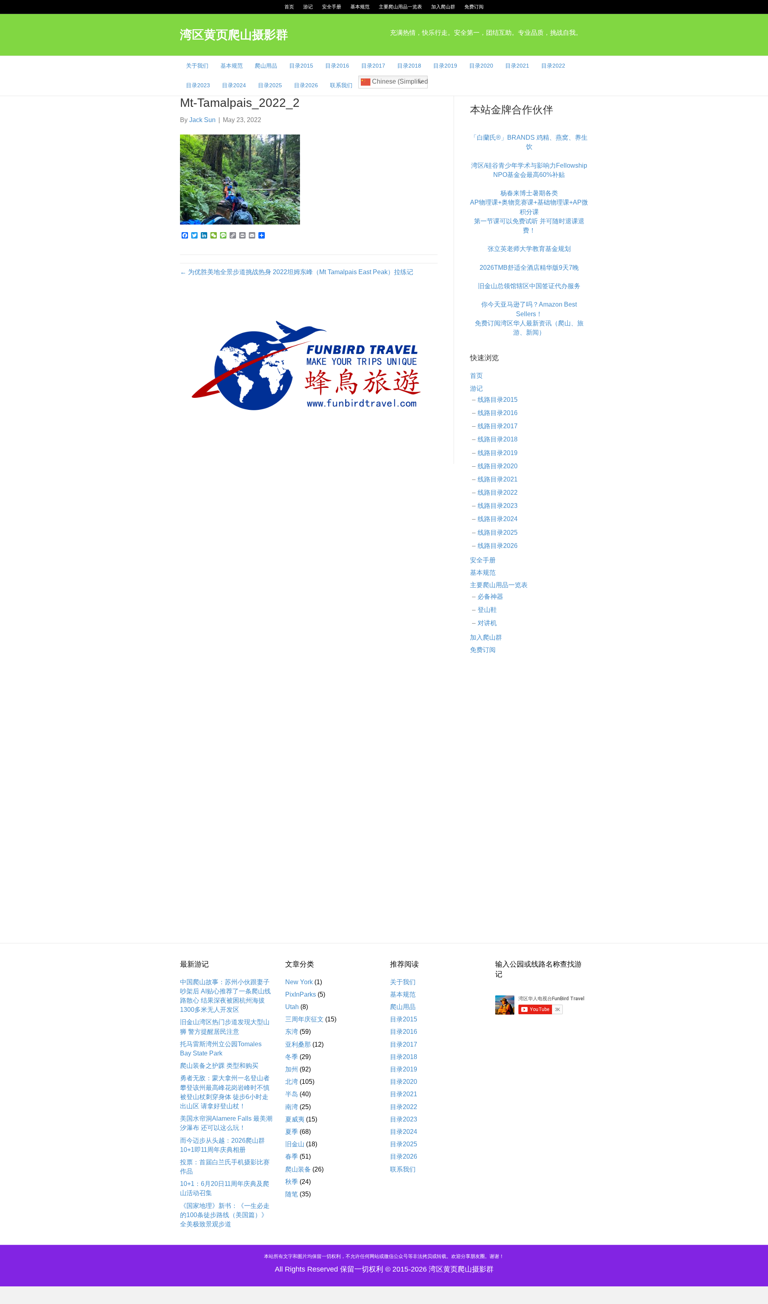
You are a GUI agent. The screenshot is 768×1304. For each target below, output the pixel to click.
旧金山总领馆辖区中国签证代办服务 (529, 286)
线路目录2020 (498, 466)
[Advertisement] (529, 791)
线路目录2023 (498, 505)
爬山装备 (298, 1169)
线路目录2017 (498, 426)
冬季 (291, 1056)
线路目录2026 (498, 545)
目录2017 (373, 65)
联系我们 (341, 85)
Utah (292, 1006)
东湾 (291, 1031)
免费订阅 (474, 7)
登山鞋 (487, 609)
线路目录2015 (498, 399)
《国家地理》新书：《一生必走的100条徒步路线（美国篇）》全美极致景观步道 (225, 1215)
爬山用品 (266, 65)
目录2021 (517, 65)
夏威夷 (294, 1119)
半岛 (291, 1094)
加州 (291, 1069)
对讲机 (487, 623)
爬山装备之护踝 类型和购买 (219, 1065)
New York (299, 982)
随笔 (291, 1194)
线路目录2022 (498, 492)
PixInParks (300, 994)
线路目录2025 (498, 532)
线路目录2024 (498, 519)
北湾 (291, 1081)
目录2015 (301, 65)
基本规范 (360, 7)
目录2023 (198, 85)
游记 (308, 7)
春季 (291, 1156)
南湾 (291, 1106)
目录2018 (409, 65)
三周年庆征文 (304, 1019)
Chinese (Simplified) (399, 81)
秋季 (291, 1181)
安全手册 (331, 7)
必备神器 (490, 596)
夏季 (291, 1131)
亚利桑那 (298, 1044)
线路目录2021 (498, 479)
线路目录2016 (498, 412)
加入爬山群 (443, 7)
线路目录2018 (498, 439)
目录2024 (234, 85)
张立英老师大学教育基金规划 (529, 248)
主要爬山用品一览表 (400, 7)
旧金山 (294, 1144)
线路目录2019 (498, 452)
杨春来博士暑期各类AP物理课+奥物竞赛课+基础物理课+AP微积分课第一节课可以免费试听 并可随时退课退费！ (529, 212)
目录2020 (481, 65)
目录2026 (306, 85)
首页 (289, 7)
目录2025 (270, 85)
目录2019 (445, 65)
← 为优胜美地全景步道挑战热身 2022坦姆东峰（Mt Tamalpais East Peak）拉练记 (296, 272)
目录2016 (337, 65)
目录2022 (553, 65)
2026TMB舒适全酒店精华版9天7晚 (529, 267)
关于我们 (197, 65)
